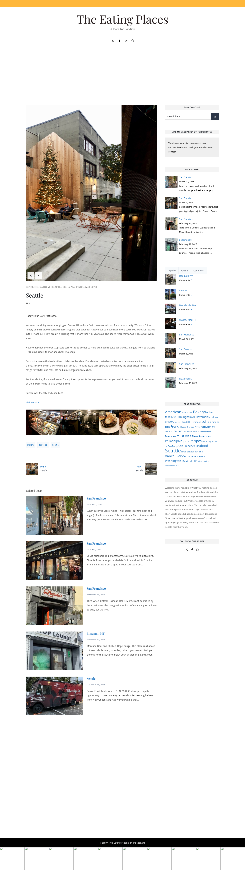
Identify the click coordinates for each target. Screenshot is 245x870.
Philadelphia (173, 441)
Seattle (55, 444)
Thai (201, 451)
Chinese (196, 421)
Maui (195, 431)
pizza (186, 441)
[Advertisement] (122, 72)
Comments (199, 270)
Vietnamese (189, 456)
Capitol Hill (32, 287)
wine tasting (203, 461)
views (201, 456)
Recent (184, 270)
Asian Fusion (187, 412)
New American (201, 436)
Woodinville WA (172, 465)
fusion (183, 427)
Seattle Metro (47, 287)
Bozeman (202, 417)
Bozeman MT (96, 634)
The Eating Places (122, 19)
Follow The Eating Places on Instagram (122, 842)
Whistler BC (191, 461)
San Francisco (96, 498)
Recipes (196, 440)
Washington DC (175, 461)
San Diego (173, 446)
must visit (184, 436)
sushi (195, 451)
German (190, 427)
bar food (43, 444)
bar (207, 412)
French (175, 426)
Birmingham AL (186, 417)
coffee (207, 421)
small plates (187, 451)
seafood (202, 445)
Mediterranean (204, 432)
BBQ (173, 417)
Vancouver (173, 456)
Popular (172, 270)
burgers (178, 422)
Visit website (32, 402)
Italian (177, 431)
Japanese (187, 431)
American (173, 411)
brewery (169, 421)
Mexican (170, 436)
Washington (77, 287)
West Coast (91, 287)
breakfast (213, 417)
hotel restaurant (203, 426)
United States (62, 287)
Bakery (30, 444)
